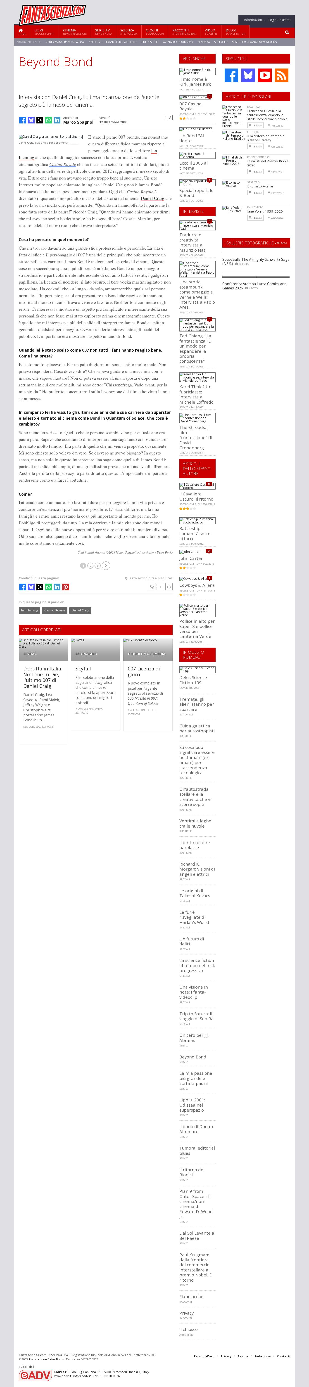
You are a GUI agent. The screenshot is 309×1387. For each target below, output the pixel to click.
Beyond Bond (192, 1057)
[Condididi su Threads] (40, 120)
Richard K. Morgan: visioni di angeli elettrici (197, 869)
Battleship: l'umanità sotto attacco (194, 533)
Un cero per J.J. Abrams (194, 1037)
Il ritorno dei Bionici (191, 1172)
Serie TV (103, 31)
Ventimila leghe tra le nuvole (195, 823)
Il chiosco (188, 1329)
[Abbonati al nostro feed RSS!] (281, 75)
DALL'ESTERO (255, 207)
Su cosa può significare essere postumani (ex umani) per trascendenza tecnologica (197, 759)
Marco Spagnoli (79, 121)
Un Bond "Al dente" (191, 138)
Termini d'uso (204, 1356)
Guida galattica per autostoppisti (197, 728)
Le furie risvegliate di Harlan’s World (194, 917)
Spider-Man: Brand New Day (64, 42)
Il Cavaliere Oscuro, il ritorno (196, 496)
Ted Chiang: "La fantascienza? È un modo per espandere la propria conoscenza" (195, 348)
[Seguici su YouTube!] (265, 75)
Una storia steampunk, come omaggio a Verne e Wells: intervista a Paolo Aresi (197, 294)
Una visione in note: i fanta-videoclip (193, 992)
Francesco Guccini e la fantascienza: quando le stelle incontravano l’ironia (267, 115)
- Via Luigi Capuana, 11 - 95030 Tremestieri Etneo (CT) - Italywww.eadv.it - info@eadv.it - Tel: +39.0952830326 (101, 1374)
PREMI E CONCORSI (258, 157)
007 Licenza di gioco (144, 671)
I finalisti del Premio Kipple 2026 (268, 163)
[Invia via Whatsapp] (48, 120)
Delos (235, 31)
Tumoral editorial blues (197, 1150)
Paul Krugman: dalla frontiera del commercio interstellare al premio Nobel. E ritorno (195, 1267)
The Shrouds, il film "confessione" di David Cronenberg (195, 437)
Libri (44, 31)
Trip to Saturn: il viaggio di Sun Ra (196, 1016)
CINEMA (30, 654)
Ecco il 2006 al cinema (193, 165)
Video (211, 31)
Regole (243, 1356)
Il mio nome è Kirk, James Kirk (195, 81)
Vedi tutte (281, 242)
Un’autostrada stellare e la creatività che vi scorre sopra (195, 796)
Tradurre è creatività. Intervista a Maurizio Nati (193, 242)
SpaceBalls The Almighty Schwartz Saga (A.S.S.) (256, 261)
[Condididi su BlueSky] (31, 120)
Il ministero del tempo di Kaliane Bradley (266, 138)
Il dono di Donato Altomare (196, 1129)
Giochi (155, 31)
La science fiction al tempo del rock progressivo (197, 965)
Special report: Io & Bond (196, 192)
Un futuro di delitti (191, 941)
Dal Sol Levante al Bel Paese (197, 1235)
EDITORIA (253, 132)
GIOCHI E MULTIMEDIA (146, 654)
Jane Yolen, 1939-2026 (265, 211)
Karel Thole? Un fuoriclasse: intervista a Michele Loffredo (196, 394)
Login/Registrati (279, 19)
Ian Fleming (29, 610)
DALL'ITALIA (254, 106)
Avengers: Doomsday (178, 42)
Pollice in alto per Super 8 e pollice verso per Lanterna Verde (197, 628)
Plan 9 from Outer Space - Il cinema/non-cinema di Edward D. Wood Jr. (196, 1203)
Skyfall (83, 668)
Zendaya (203, 42)
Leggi (257, 125)
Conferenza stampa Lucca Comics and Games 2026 (254, 286)
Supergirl (221, 42)
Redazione (262, 1356)
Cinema (75, 31)
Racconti (184, 31)
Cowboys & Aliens (197, 585)
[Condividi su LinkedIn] (57, 120)
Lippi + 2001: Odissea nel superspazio (192, 1105)
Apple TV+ (95, 42)
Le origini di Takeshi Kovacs (194, 893)
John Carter (191, 558)
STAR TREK (253, 182)
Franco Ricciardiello (121, 42)
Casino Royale (62, 164)
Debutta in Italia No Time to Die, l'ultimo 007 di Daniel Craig (42, 677)
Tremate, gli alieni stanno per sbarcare (196, 704)
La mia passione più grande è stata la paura (195, 1078)
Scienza (128, 31)
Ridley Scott (150, 42)
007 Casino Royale (190, 106)
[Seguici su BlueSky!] (248, 75)
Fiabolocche (191, 1296)
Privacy (186, 1313)
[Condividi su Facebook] (22, 120)
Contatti (283, 1356)
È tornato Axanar (260, 186)
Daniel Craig (152, 198)
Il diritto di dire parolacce (194, 845)
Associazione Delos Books (47, 1359)
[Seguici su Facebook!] (231, 75)
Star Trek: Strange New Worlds (254, 42)
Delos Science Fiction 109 (193, 680)
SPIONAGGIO (86, 654)
